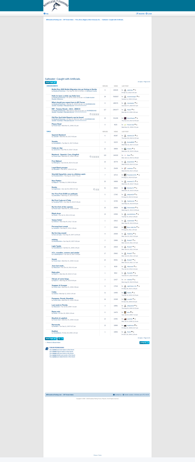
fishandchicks (57, 241)
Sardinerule (130, 201)
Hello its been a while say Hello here (66, 96)
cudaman (130, 168)
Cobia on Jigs (57, 148)
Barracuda (56, 325)
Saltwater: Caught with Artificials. (63, 79)
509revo (56, 221)
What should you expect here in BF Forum (68, 102)
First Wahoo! (57, 161)
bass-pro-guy (57, 235)
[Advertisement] (97, 49)
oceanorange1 (131, 96)
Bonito (54, 187)
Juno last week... (58, 266)
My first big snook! (59, 233)
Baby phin (56, 272)
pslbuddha (56, 195)
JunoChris (56, 150)
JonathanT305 (57, 202)
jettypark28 (130, 194)
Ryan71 (55, 274)
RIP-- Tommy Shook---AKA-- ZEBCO (66, 109)
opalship (129, 319)
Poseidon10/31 (58, 176)
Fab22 (129, 110)
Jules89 (55, 136)
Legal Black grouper (60, 168)
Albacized (56, 267)
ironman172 (131, 181)
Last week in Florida (59, 305)
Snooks (55, 141)
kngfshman (56, 189)
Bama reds (56, 312)
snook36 (56, 228)
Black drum (56, 213)
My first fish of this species (62, 207)
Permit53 (130, 273)
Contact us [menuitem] (118, 395)
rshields (129, 279)
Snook (54, 259)
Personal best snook (60, 226)
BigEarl (55, 182)
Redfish (55, 331)
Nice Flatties (56, 181)
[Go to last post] (135, 90)
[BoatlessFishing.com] (59, 6)
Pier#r (55, 215)
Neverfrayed (131, 118)
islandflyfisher (57, 248)
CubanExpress (58, 254)
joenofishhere (131, 214)
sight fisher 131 (132, 286)
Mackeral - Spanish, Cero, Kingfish (65, 154)
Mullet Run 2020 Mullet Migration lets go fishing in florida (74, 89)
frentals (55, 326)
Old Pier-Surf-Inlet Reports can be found (68, 117)
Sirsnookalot (131, 207)
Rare (128, 155)
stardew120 (130, 136)
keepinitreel (130, 162)
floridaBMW (57, 143)
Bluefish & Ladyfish (59, 318)
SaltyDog (130, 234)
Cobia (54, 292)
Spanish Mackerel (59, 135)
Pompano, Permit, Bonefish (62, 298)
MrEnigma (56, 163)
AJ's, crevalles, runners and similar (65, 253)
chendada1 (130, 103)
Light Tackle (56, 246)
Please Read (56, 124)
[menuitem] (45, 14)
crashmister (130, 221)
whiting (55, 240)
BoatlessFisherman (59, 91)
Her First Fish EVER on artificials (65, 194)
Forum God (56, 125)
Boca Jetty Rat (131, 227)
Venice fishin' (57, 220)
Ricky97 (129, 240)
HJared (129, 149)
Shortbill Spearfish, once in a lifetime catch (68, 174)
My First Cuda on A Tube (61, 200)
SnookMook (57, 333)
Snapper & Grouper (59, 285)
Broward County (92, 91)
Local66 (129, 299)
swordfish (56, 169)
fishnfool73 (130, 188)
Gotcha (55, 293)
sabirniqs (130, 90)
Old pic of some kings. (60, 279)
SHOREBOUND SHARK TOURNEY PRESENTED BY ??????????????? (73, 105)
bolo (128, 312)
